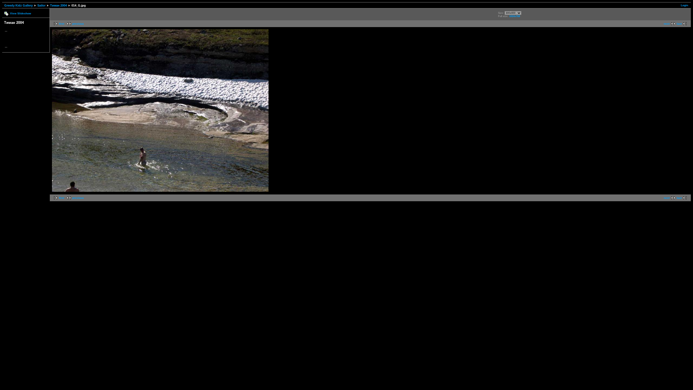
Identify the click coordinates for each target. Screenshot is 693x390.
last (679, 23)
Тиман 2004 (58, 5)
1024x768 (514, 16)
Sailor (41, 5)
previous (78, 23)
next (666, 23)
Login (684, 5)
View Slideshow (20, 13)
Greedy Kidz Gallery (18, 5)
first (61, 23)
